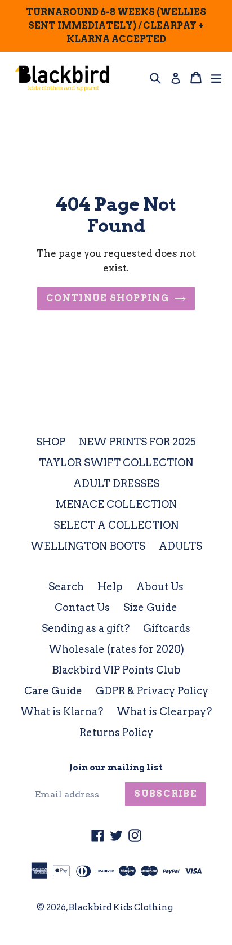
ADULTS (180, 546)
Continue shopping (107, 298)
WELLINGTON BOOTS (87, 546)
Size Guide (150, 607)
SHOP (50, 442)
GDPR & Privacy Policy (152, 691)
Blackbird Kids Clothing (121, 907)
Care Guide (53, 691)
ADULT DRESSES (116, 483)
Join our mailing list (116, 768)
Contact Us (82, 607)
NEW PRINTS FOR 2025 (137, 442)
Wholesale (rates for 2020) (116, 649)
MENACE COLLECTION (116, 504)
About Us (160, 586)
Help (110, 586)
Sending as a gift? (86, 628)
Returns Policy (116, 732)
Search (66, 586)
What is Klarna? (61, 711)
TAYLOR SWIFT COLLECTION (116, 463)
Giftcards (166, 628)
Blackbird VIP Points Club (116, 670)
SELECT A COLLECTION (116, 525)
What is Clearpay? (164, 711)
